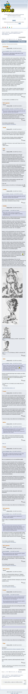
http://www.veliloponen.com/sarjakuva (9, 124)
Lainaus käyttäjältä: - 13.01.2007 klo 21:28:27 (10, 551)
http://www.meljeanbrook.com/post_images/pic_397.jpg (13, 649)
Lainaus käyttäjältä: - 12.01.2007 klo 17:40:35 (10, 210)
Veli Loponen (6, 103)
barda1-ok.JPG (6, 352)
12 (13, 39)
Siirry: (25, 680)
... (5, 39)
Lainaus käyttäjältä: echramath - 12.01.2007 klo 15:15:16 (12, 108)
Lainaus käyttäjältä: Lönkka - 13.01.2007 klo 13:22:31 (12, 363)
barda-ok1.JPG (6, 338)
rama (4, 359)
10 (11, 39)
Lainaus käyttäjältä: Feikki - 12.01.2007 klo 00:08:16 (11, 51)
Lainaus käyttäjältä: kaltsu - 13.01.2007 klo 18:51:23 (11, 451)
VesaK (4, 127)
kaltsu (4, 422)
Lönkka (4, 189)
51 (16, 39)
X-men (4, 391)
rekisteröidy (22, 14)
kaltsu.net (4, 443)
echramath (5, 46)
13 (14, 39)
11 (12, 39)
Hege (4, 643)
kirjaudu (16, 14)
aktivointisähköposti (13, 15)
